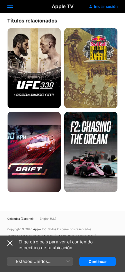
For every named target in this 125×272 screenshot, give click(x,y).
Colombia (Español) (20, 218)
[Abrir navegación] (13, 6)
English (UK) (48, 218)
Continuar (98, 261)
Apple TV (63, 6)
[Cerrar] (9, 243)
